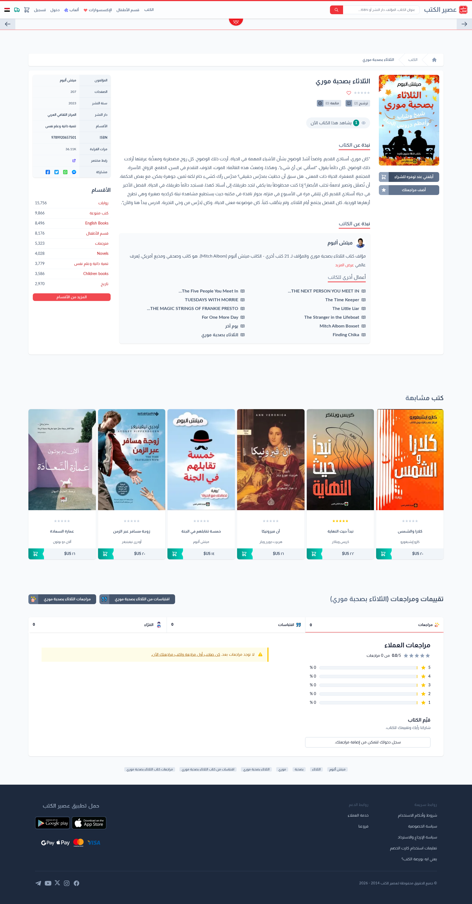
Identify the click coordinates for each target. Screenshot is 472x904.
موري (282, 769)
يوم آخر (231, 326)
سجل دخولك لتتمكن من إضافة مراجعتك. (368, 742)
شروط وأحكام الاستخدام (417, 815)
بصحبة (299, 769)
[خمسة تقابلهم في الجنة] (201, 459)
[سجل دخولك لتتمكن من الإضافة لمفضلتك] (349, 93)
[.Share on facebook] (48, 172)
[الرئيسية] (434, 60)
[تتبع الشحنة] (17, 10)
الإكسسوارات (100, 10)
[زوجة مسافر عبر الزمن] (132, 459)
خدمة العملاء (358, 815)
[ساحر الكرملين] (7, 24)
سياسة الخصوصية (422, 826)
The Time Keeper (342, 300)
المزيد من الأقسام (72, 297)
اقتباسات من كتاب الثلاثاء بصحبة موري (208, 769)
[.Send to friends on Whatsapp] (65, 172)
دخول (55, 10)
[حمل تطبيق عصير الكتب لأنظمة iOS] (89, 822)
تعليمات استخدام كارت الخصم (413, 848)
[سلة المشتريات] (27, 10)
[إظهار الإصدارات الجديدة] (236, 23)
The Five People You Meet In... (208, 291)
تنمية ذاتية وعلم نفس (60, 126)
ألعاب (74, 10)
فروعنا (363, 826)
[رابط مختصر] (56, 160)
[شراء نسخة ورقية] (410, 553)
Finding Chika (346, 335)
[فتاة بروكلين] (464, 24)
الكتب (149, 10)
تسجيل (40, 10)
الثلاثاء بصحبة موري (219, 335)
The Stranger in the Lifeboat (331, 317)
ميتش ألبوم (340, 243)
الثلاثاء (316, 769)
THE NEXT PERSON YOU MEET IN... (323, 291)
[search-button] (336, 9)
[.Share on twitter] (56, 172)
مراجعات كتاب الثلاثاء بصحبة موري (149, 769)
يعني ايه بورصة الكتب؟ (419, 859)
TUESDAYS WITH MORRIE (211, 300)
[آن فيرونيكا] (271, 459)
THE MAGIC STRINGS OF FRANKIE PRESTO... (192, 308)
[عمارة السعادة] (62, 459)
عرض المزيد (344, 265)
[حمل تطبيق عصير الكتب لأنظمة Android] (52, 822)
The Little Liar (345, 308)
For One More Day (220, 317)
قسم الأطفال (127, 10)
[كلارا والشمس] (410, 459)
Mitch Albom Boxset (339, 326)
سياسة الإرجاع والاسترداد (417, 837)
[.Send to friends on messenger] (74, 172)
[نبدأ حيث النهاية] (340, 459)
